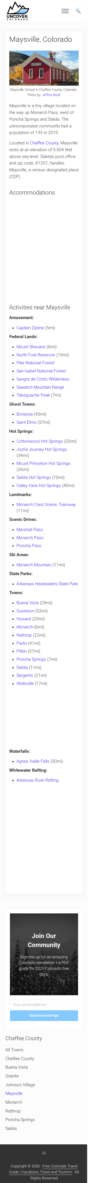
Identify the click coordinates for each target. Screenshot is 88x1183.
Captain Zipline (30, 327)
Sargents (24, 675)
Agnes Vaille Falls (32, 761)
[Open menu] (44, 1153)
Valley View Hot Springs (38, 485)
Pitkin (21, 651)
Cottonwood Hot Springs (39, 441)
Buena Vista (27, 602)
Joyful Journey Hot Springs (41, 449)
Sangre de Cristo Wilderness (42, 379)
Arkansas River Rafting (37, 780)
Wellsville (25, 683)
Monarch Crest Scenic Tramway (46, 504)
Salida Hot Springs (33, 477)
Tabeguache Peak (33, 395)
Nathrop (24, 635)
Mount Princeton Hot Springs (43, 463)
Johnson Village (20, 1084)
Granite (12, 1076)
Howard (23, 618)
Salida (22, 667)
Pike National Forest (35, 362)
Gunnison (25, 611)
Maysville (14, 1093)
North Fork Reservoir (35, 355)
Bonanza (24, 414)
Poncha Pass (28, 545)
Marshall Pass (29, 529)
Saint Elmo (26, 422)
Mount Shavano (31, 346)
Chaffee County (44, 143)
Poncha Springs (31, 659)
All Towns (14, 1049)
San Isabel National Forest (41, 371)
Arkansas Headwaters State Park (47, 583)
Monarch (24, 627)
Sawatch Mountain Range (40, 387)
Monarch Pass (30, 537)
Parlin (21, 643)
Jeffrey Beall (51, 95)
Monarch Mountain (33, 564)
